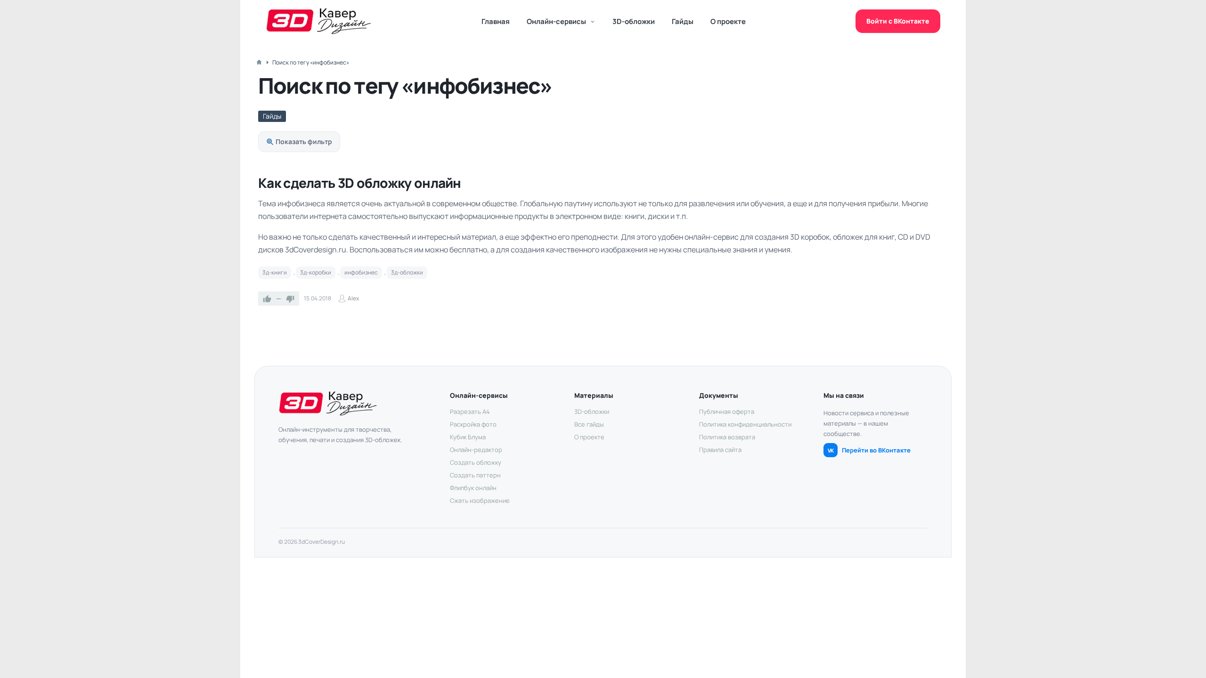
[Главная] (259, 62)
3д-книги (274, 272)
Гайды (682, 21)
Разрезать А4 (470, 411)
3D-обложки (633, 21)
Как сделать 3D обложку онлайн (359, 183)
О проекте (728, 21)
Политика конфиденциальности (745, 424)
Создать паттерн (475, 475)
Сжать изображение (480, 500)
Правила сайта (720, 449)
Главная (495, 21)
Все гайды (589, 424)
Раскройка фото (473, 424)
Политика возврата (727, 437)
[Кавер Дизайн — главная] (319, 21)
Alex (353, 298)
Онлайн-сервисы (556, 21)
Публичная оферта (726, 411)
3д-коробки (315, 272)
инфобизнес (361, 272)
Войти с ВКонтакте (897, 20)
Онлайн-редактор (476, 449)
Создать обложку (475, 462)
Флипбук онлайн (473, 488)
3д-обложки (407, 272)
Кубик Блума (468, 437)
